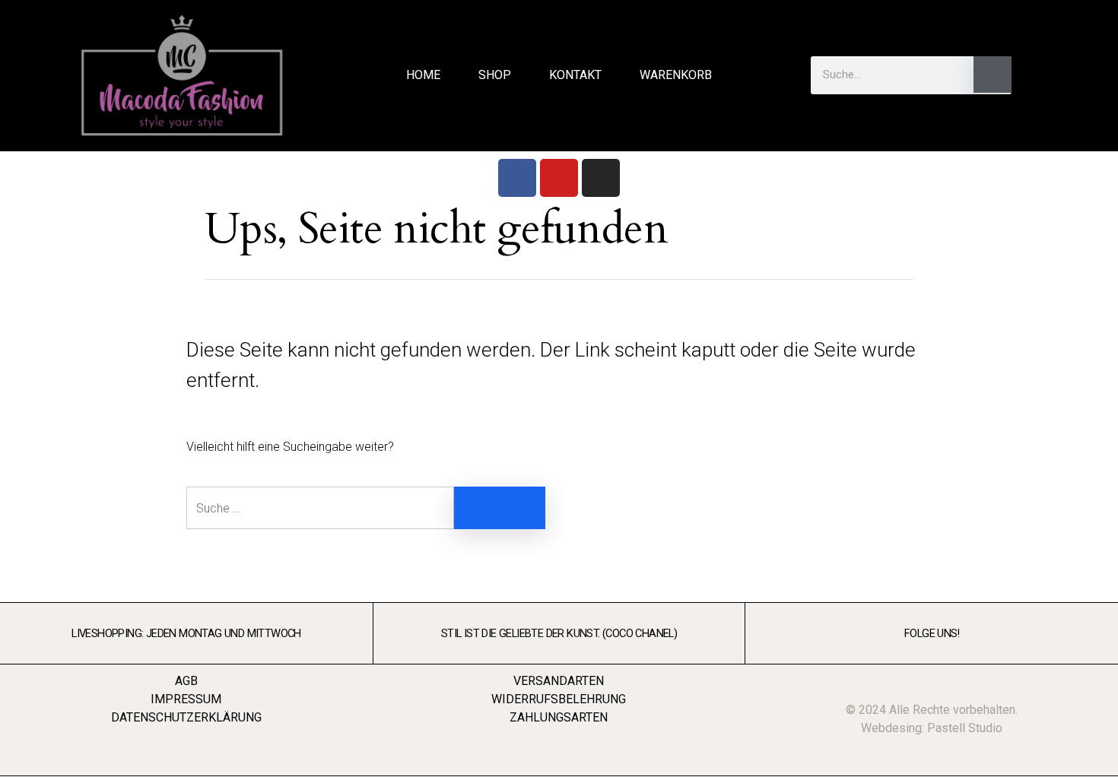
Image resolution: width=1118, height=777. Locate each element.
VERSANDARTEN (558, 681)
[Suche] (992, 74)
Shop (494, 75)
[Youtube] (559, 178)
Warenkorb (676, 75)
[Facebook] (517, 178)
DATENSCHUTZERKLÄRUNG (186, 717)
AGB (186, 681)
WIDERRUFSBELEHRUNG (558, 699)
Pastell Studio (964, 728)
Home (423, 75)
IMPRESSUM (186, 699)
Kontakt (575, 75)
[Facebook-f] (1055, 75)
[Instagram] (601, 178)
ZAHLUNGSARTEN (559, 717)
